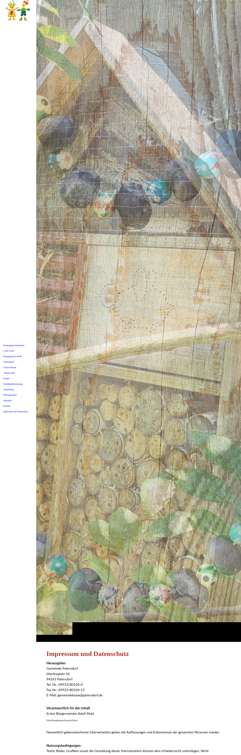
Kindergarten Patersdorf (13, 345)
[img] (138, 321)
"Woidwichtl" (9, 373)
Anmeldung (8, 389)
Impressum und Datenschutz (15, 411)
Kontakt (6, 406)
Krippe (6, 378)
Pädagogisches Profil (12, 356)
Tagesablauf (8, 362)
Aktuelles (7, 400)
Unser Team (8, 351)
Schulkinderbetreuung (13, 384)
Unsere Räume (9, 367)
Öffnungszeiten (10, 395)
